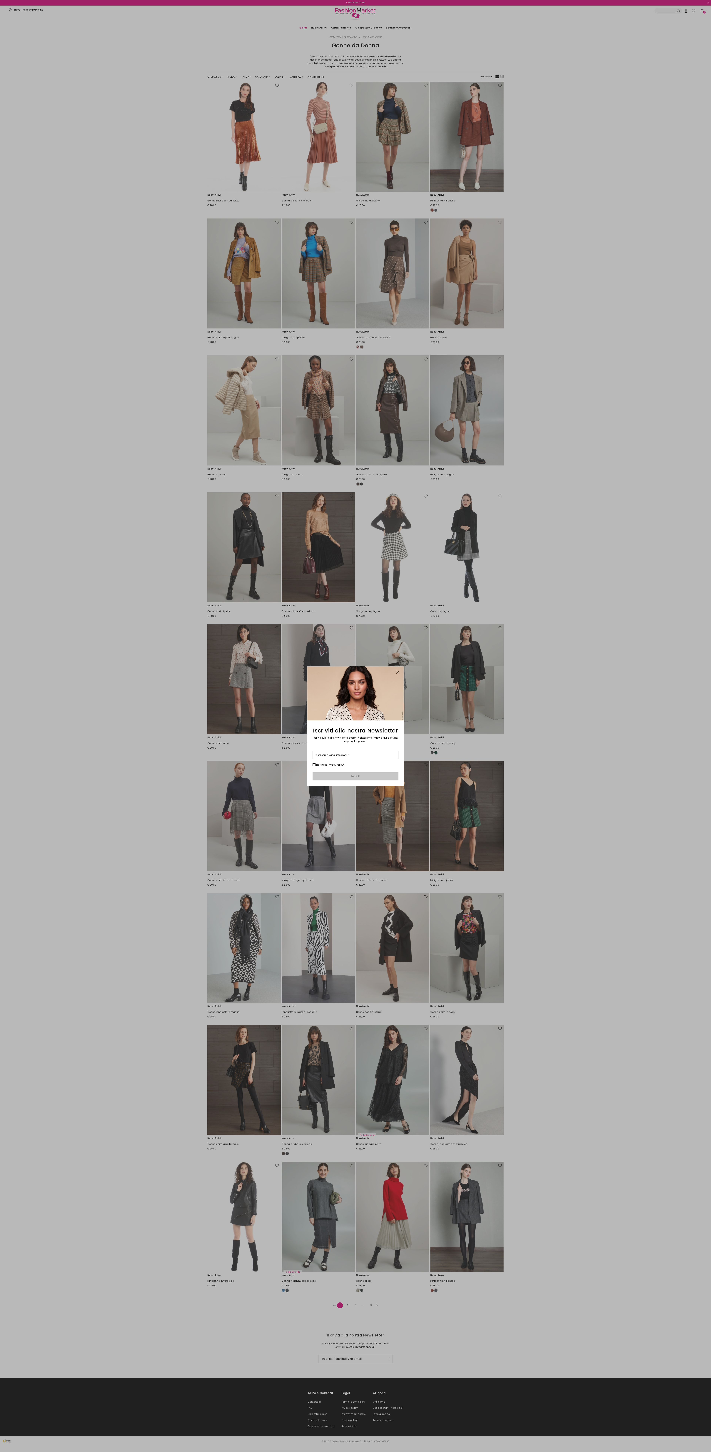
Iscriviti (355, 776)
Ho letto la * (330, 764)
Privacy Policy (335, 764)
